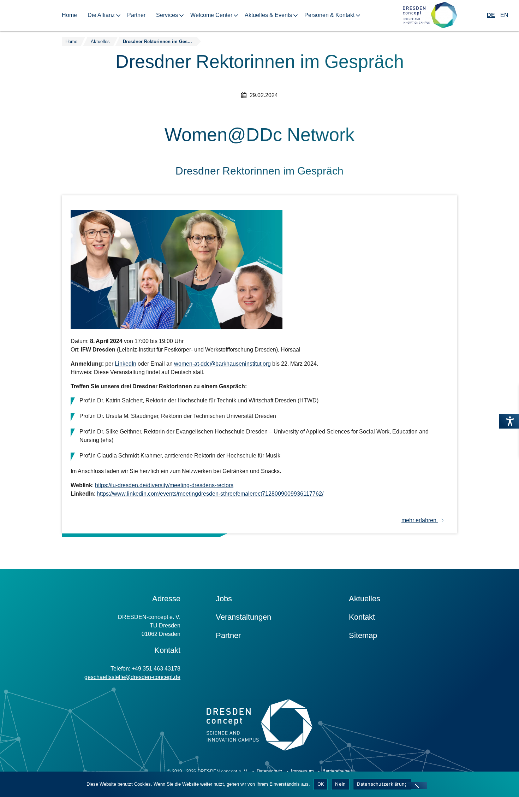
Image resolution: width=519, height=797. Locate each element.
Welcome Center (211, 15)
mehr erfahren (419, 520)
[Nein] (416, 785)
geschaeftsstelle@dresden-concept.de (132, 677)
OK (320, 784)
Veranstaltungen (243, 617)
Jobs (224, 598)
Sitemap (363, 635)
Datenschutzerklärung (382, 784)
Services (167, 15)
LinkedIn (125, 364)
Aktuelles (364, 598)
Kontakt (362, 617)
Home (69, 15)
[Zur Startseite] (430, 15)
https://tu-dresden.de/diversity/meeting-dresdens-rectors (164, 485)
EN (504, 15)
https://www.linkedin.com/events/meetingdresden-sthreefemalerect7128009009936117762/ (210, 494)
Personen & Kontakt (329, 15)
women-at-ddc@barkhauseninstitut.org (222, 364)
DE (491, 15)
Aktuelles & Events (268, 15)
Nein (340, 784)
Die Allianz (101, 15)
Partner (136, 15)
